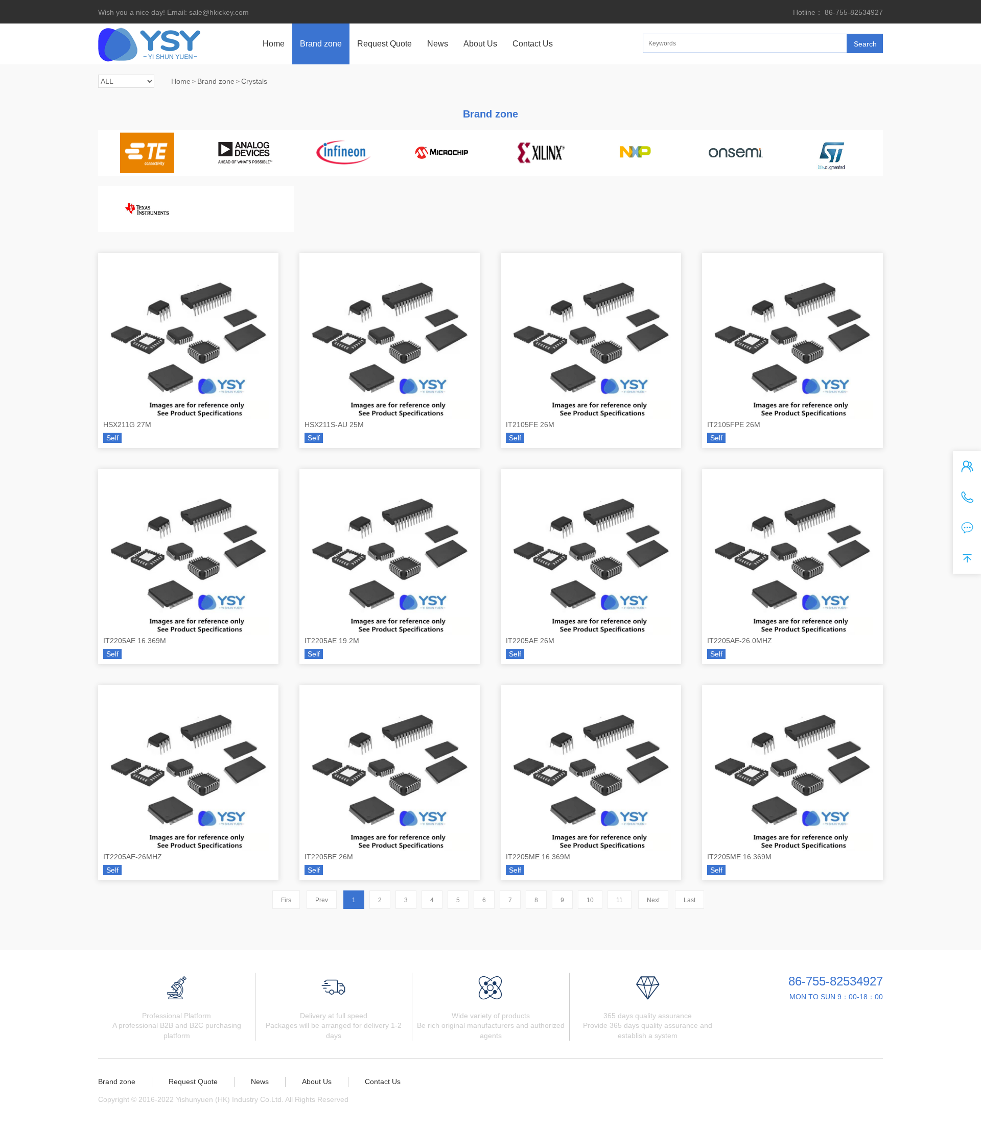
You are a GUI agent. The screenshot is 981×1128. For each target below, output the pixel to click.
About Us (480, 43)
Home (274, 43)
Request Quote (384, 43)
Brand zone (321, 43)
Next (653, 900)
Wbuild (404, 1099)
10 (590, 900)
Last (689, 900)
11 (619, 900)
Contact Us (532, 43)
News (437, 43)
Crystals (254, 81)
